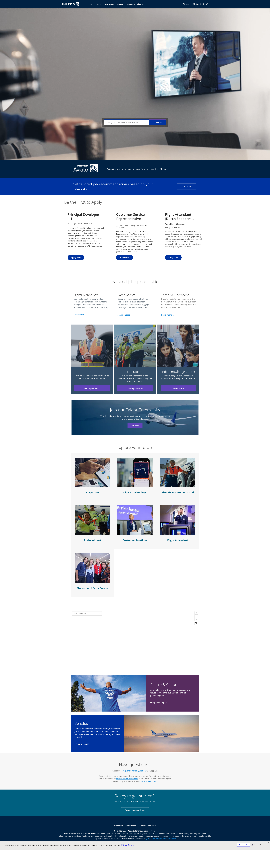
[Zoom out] (196, 616)
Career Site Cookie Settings (125, 826)
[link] (135, 84)
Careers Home (95, 4)
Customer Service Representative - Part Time (130, 216)
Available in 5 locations (175, 224)
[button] (258, 845)
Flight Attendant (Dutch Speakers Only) (178, 216)
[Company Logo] (70, 4)
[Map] (135, 636)
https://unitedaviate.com (127, 778)
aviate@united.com (148, 781)
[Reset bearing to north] (196, 619)
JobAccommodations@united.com (161, 838)
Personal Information (147, 826)
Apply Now (76, 257)
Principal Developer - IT (83, 216)
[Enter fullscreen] (196, 623)
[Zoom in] (196, 612)
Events (120, 4)
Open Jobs (109, 4)
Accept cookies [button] (243, 845)
